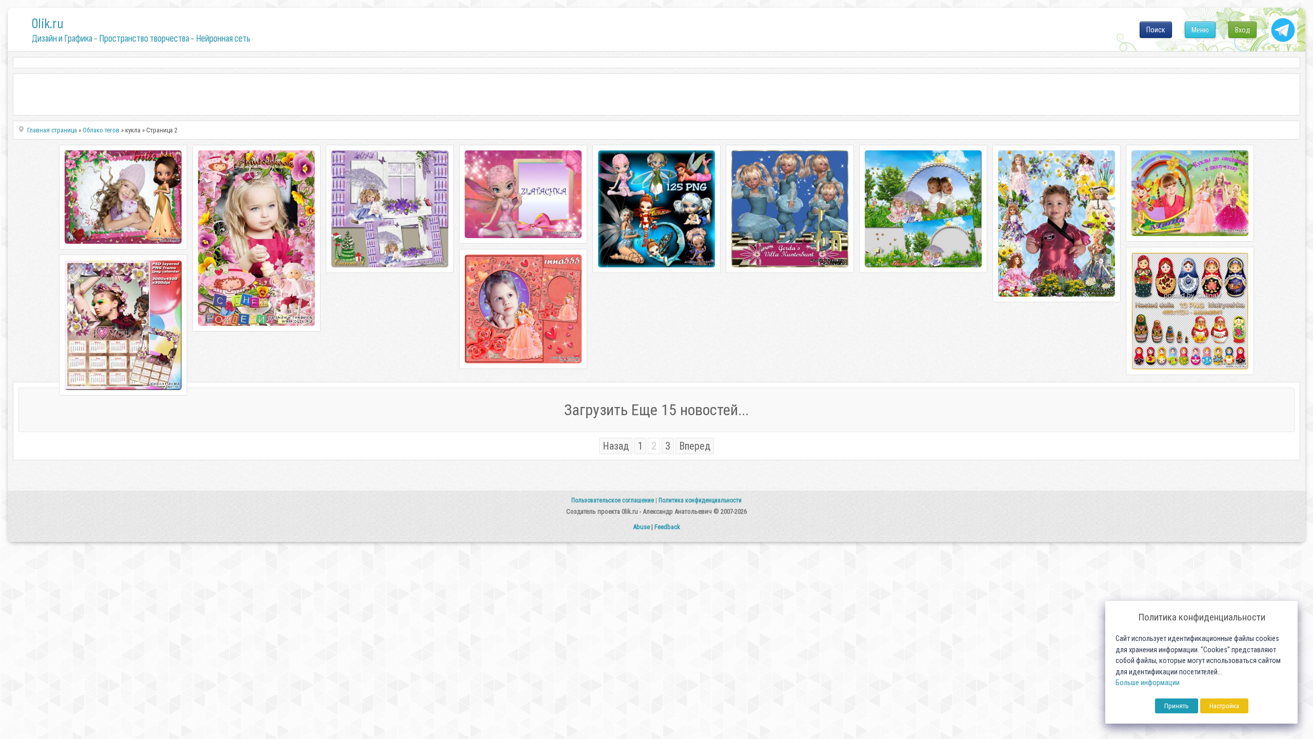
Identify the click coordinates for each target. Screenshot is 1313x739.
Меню (1200, 30)
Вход (1242, 30)
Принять (1176, 706)
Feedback (667, 527)
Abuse (641, 527)
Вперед (694, 446)
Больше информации (1148, 682)
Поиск (1155, 30)
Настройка (1224, 706)
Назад (616, 446)
